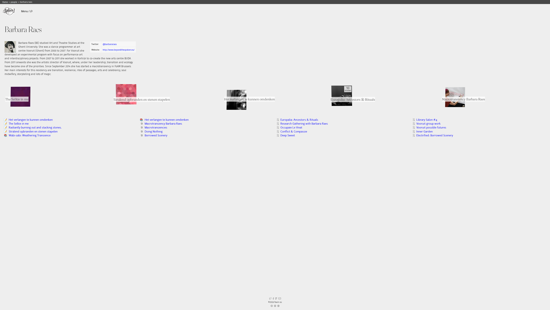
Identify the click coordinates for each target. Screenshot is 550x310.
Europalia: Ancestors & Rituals (352, 99)
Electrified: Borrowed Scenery (434, 135)
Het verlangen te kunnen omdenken (249, 99)
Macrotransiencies (156, 127)
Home (5, 2)
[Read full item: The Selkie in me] (20, 97)
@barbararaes (110, 44)
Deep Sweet (287, 135)
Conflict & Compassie (293, 131)
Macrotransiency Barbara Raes (163, 123)
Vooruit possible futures (431, 127)
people (14, 2)
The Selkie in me (19, 123)
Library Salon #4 (426, 119)
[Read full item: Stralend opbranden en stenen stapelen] (126, 94)
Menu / (25, 11)
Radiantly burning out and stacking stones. (35, 127)
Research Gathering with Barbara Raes (304, 123)
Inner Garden (424, 131)
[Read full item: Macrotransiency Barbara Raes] (455, 97)
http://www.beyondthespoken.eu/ (118, 49)
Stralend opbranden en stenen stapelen (142, 99)
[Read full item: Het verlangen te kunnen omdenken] (236, 100)
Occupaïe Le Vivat (291, 127)
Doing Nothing (154, 131)
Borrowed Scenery (156, 135)
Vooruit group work (428, 123)
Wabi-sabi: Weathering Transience (30, 135)
